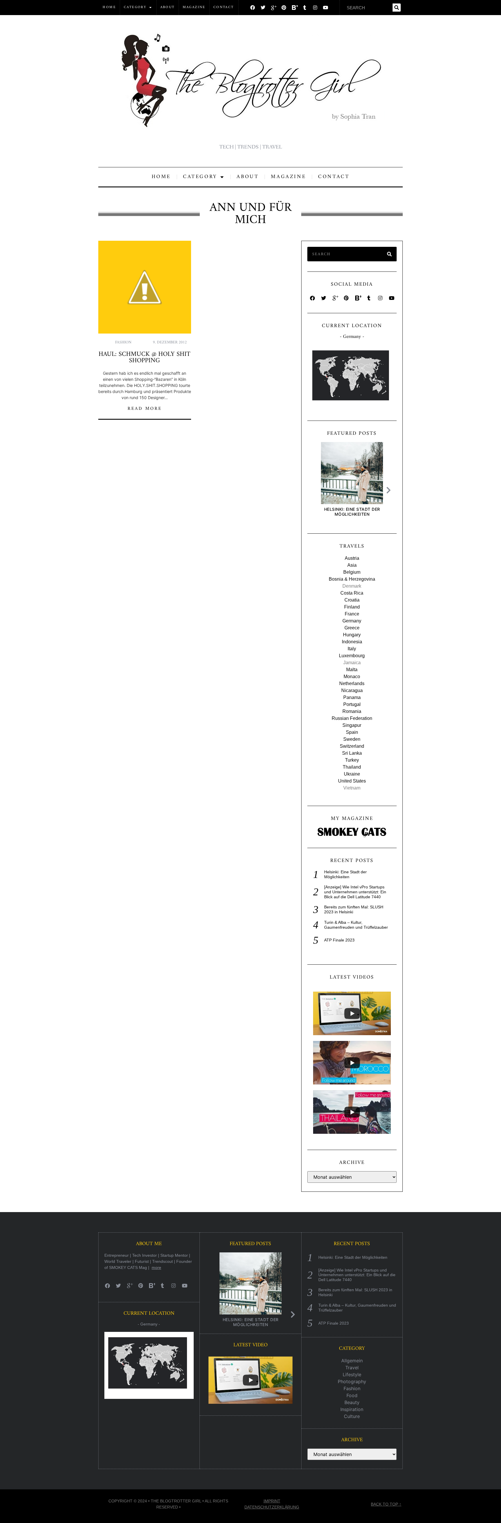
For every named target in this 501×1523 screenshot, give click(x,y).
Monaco (352, 676)
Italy (352, 648)
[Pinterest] (283, 7)
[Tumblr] (304, 7)
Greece (352, 627)
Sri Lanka (352, 753)
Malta (351, 669)
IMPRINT (272, 1501)
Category (135, 7)
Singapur (351, 725)
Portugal (352, 704)
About (167, 7)
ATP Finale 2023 (339, 940)
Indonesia (352, 641)
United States (352, 780)
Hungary (352, 634)
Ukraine (352, 774)
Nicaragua (352, 690)
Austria (352, 558)
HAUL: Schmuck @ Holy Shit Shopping (144, 357)
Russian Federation (352, 718)
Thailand (352, 767)
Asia (352, 565)
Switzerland (352, 746)
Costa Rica (351, 593)
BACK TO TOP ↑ (386, 1504)
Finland (352, 606)
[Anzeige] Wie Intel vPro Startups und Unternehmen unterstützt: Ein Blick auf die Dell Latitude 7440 (355, 892)
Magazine (194, 7)
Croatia (352, 599)
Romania (351, 711)
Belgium (351, 572)
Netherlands (351, 683)
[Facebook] (252, 7)
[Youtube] (325, 7)
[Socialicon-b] (294, 7)
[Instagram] (315, 7)
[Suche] (397, 7)
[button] (390, 490)
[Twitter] (263, 7)
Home (109, 7)
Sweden (351, 739)
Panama (352, 697)
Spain (352, 732)
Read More (145, 409)
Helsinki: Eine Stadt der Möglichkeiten (352, 512)
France (352, 613)
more (156, 1267)
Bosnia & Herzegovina (352, 579)
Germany (351, 620)
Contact (223, 7)
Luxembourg (352, 655)
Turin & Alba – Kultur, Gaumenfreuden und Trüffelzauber (356, 925)
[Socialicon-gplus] (273, 7)
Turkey (352, 760)
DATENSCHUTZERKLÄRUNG (271, 1507)
